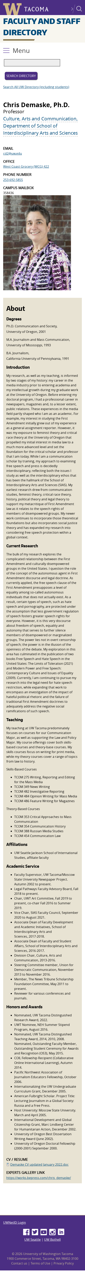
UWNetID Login (14, 1222)
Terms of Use (40, 1263)
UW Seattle (32, 1239)
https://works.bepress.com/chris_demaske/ (38, 1178)
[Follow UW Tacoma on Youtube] (44, 1232)
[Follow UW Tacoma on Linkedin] (61, 1232)
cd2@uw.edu (12, 153)
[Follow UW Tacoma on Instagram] (52, 1232)
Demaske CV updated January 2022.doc (39, 1164)
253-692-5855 (13, 180)
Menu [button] (21, 50)
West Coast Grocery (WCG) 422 (26, 166)
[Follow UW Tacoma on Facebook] (26, 1232)
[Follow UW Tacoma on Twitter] (35, 1232)
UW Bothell (52, 1239)
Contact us (19, 1263)
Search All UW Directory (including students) (36, 87)
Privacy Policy (64, 1263)
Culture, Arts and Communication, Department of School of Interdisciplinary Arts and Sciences (40, 125)
